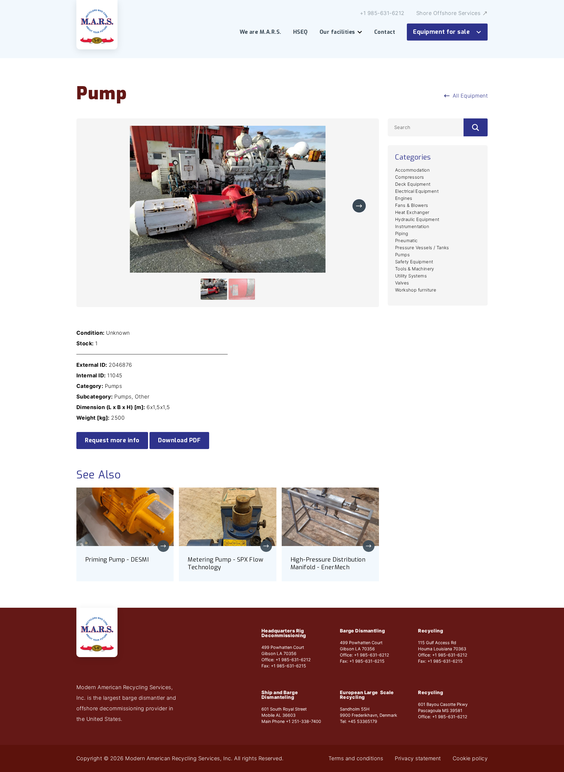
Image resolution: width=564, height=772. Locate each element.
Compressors (409, 177)
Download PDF (179, 440)
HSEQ (300, 32)
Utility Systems (411, 276)
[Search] (476, 127)
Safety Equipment (414, 261)
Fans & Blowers (411, 205)
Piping (401, 233)
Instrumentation (412, 226)
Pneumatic (406, 240)
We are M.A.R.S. (260, 32)
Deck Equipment (413, 184)
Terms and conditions (355, 758)
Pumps (402, 254)
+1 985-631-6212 (382, 13)
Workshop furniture (415, 290)
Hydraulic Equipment (417, 219)
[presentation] (359, 205)
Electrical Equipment (417, 191)
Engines (403, 198)
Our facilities (337, 32)
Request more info (112, 440)
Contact (384, 32)
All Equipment (470, 96)
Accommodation (412, 170)
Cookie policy (470, 758)
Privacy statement (418, 758)
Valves (402, 283)
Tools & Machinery (414, 269)
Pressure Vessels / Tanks (422, 247)
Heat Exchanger (412, 212)
